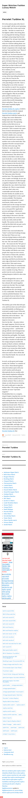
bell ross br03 (7, 647)
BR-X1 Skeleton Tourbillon (11, 653)
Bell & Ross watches (9, 614)
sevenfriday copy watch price (6, 576)
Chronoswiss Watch (10, 483)
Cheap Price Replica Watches (7, 564)
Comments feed (9, 752)
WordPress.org (8, 754)
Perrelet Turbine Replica (10, 698)
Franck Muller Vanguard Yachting (13, 674)
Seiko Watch (7, 514)
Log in (6, 748)
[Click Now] (7, 546)
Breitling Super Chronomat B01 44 (13, 661)
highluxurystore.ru (8, 790)
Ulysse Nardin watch (10, 520)
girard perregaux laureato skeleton (14, 677)
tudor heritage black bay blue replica (7, 581)
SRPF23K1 (6, 731)
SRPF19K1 (14, 727)
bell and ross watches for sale (12, 643)
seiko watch (17, 724)
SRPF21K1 (21, 727)
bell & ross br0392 (8, 611)
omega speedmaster (9, 688)
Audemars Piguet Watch (11, 472)
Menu (4, 12)
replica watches (8, 708)
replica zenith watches (10, 714)
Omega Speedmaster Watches (12, 695)
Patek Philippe (8, 509)
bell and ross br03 (8, 617)
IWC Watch (7, 498)
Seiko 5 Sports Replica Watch (12, 721)
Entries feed (7, 750)
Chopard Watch (8, 481)
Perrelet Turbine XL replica (10, 109)
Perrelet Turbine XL (8, 431)
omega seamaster (17, 685)
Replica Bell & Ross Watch (11, 701)
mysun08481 (8, 435)
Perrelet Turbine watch (9, 113)
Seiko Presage (7, 724)
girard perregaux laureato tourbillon (11, 681)
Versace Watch (8, 522)
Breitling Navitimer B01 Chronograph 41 (10, 657)
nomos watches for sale (14, 775)
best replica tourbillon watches (12, 765)
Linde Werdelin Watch (11, 503)
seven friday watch (17, 792)
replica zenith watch (9, 711)
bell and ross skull (8, 640)
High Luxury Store (8, 762)
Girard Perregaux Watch (11, 492)
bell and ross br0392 (9, 620)
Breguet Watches (9, 477)
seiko (20, 714)
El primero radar (8, 671)
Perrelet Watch (8, 511)
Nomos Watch (8, 505)
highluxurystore (7, 788)
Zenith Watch (8, 524)
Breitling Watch (9, 479)
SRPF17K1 (6, 727)
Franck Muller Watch (10, 490)
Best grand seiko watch (10, 650)
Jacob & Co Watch (9, 500)
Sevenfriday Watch (9, 516)
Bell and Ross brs (8, 627)
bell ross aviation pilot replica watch (13, 771)
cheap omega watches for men (12, 664)
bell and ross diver (8, 637)
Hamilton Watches (9, 496)
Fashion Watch (8, 487)
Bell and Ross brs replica (10, 630)
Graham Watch (8, 494)
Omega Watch (8, 507)
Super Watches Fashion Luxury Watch (13, 6)
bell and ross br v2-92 (9, 634)
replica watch (20, 705)
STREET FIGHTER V (9, 734)
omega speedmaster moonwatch (13, 692)
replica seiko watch (9, 705)
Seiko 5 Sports (7, 718)
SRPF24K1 (14, 731)
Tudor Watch (8, 518)
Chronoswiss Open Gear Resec (12, 667)
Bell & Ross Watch (9, 474)
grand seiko (6, 685)
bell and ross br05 (8, 624)
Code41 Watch (8, 485)
